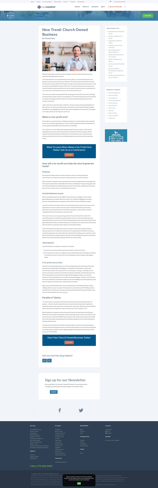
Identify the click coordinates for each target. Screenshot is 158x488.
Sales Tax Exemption (35, 440)
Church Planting (113, 95)
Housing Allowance (34, 435)
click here (64, 292)
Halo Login (38, 1)
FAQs (81, 433)
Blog (81, 429)
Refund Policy (33, 458)
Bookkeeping (33, 433)
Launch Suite (58, 442)
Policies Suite (58, 446)
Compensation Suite (60, 433)
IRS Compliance (112, 103)
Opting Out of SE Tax (35, 436)
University (58, 458)
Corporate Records (60, 453)
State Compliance (113, 115)
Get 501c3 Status (34, 431)
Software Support (57, 1)
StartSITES (57, 447)
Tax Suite (57, 438)
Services (77, 7)
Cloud (82, 449)
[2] (49, 360)
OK (79, 483)
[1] (44, 360)
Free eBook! (72, 1)
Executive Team (84, 446)
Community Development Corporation (39, 446)
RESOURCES (84, 425)
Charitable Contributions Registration (39, 447)
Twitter (108, 431)
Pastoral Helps (112, 113)
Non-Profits (111, 108)
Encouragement (113, 98)
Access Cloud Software (47, 1)
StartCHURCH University (61, 462)
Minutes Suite (58, 451)
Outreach (111, 110)
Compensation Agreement (36, 438)
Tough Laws (111, 118)
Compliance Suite (59, 449)
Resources (95, 7)
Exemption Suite (59, 444)
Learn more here (84, 480)
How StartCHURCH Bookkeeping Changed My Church (115, 71)
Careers (82, 442)
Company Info (84, 436)
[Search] (125, 7)
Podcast (82, 431)
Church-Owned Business (36, 442)
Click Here (69, 154)
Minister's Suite (59, 431)
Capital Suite (58, 440)
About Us (82, 440)
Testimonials (83, 444)
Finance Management (114, 100)
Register (32, 1)
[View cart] (111, 2)
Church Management (114, 93)
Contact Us (65, 1)
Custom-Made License (60, 455)
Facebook (109, 429)
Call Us (115, 7)
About (103, 7)
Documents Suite (59, 435)
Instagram (109, 433)
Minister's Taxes (34, 444)
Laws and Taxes (112, 105)
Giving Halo (58, 429)
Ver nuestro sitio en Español (119, 1)
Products (86, 7)
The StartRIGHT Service (35, 429)
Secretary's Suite (59, 436)
